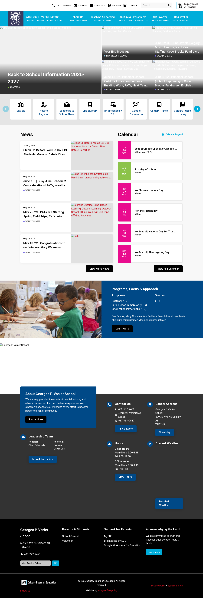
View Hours (125, 476)
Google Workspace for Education (122, 545)
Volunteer (67, 540)
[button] (197, 109)
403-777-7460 (126, 409)
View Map (164, 432)
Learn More (122, 328)
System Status (175, 585)
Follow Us (25, 590)
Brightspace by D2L (115, 540)
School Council (70, 536)
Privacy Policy (158, 585)
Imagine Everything (107, 590)
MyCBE (108, 536)
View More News (99, 268)
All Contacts (126, 428)
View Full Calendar (168, 268)
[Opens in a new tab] (187, 5)
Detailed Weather (164, 503)
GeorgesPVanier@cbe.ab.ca (129, 414)
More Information (42, 459)
